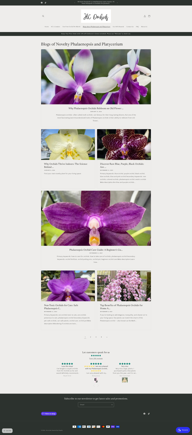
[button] (43, 16)
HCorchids (48, 430)
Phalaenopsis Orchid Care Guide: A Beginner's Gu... (96, 250)
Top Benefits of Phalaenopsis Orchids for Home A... (121, 307)
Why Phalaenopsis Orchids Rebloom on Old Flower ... (96, 108)
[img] (96, 355)
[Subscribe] (112, 404)
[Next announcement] (117, 3)
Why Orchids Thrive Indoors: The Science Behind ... (65, 165)
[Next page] (107, 337)
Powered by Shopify (57, 430)
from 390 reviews (96, 358)
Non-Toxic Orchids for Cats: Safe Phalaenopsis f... (61, 307)
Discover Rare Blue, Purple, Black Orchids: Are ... (122, 165)
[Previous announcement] (74, 3)
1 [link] (85, 337)
